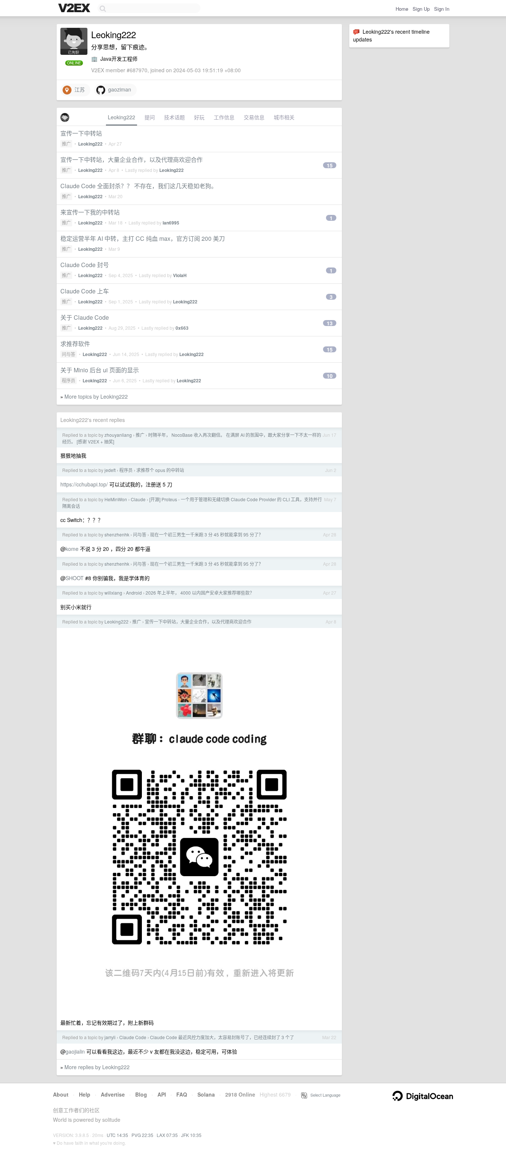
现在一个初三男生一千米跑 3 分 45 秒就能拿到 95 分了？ (206, 534)
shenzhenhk (116, 534)
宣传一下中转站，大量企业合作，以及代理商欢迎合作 (131, 159)
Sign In (441, 8)
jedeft (110, 470)
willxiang (113, 592)
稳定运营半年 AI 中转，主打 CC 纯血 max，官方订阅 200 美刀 (142, 238)
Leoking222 (121, 117)
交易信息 (254, 117)
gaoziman (118, 89)
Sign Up (421, 8)
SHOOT (75, 578)
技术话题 (174, 117)
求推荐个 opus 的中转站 (160, 470)
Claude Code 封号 (84, 264)
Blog (141, 1094)
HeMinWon (115, 499)
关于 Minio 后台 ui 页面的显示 (99, 370)
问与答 (68, 354)
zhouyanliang (118, 435)
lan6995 (171, 222)
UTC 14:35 (117, 1135)
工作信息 (224, 117)
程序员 (68, 380)
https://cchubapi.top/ (84, 484)
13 (330, 323)
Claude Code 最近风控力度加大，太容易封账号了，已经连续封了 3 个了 (222, 1037)
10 (330, 376)
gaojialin (75, 1051)
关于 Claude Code (84, 317)
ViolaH (180, 275)
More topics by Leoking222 (96, 396)
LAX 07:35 (167, 1135)
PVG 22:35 (142, 1135)
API (161, 1094)
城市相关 (284, 117)
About (61, 1094)
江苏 (78, 89)
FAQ (181, 1094)
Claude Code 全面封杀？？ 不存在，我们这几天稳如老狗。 (138, 186)
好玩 (199, 117)
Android (134, 592)
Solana (206, 1094)
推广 (66, 143)
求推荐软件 (75, 343)
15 (330, 165)
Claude (138, 499)
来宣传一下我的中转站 (90, 212)
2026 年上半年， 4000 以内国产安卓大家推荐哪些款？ (200, 592)
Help (84, 1094)
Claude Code (132, 1037)
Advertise (113, 1094)
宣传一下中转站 (81, 133)
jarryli (110, 1037)
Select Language (323, 1095)
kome (72, 548)
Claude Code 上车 (84, 291)
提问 (149, 117)
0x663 (182, 328)
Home (402, 8)
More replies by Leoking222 (97, 1067)
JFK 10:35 (191, 1135)
